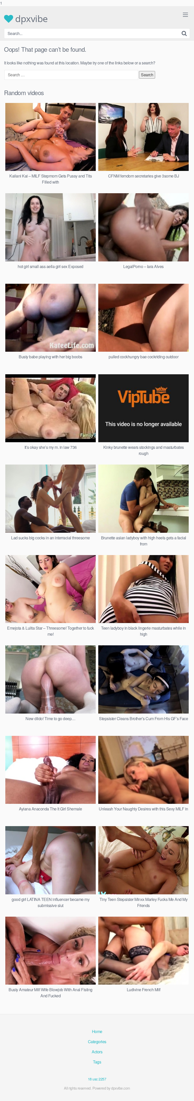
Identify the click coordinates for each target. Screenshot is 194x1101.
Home (97, 1031)
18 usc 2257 (97, 1078)
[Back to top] (185, 1092)
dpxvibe (30, 18)
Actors (97, 1052)
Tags (97, 1062)
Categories (97, 1041)
